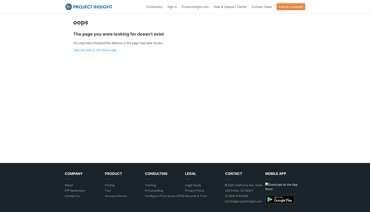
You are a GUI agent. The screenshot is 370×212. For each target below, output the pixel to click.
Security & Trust (196, 196)
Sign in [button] (172, 7)
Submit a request (290, 7)
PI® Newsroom (75, 190)
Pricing (109, 185)
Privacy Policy (194, 190)
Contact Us (72, 196)
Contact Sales (261, 7)
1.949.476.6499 (237, 196)
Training (150, 185)
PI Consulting (154, 190)
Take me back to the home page (95, 50)
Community (154, 7)
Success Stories (116, 196)
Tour (108, 190)
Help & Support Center (230, 7)
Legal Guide (193, 185)
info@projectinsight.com (245, 201)
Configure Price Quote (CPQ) (164, 196)
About (69, 185)
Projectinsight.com (195, 7)
